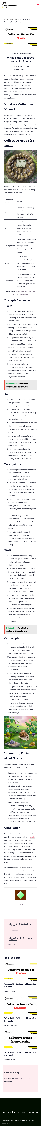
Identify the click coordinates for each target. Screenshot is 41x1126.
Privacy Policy (9, 1112)
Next (10, 944)
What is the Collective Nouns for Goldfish (20, 925)
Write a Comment (20, 69)
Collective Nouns (25, 53)
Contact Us (33, 1112)
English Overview (21, 1120)
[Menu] (38, 5)
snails (32, 837)
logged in (18, 1078)
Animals (13, 53)
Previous (15, 930)
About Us (21, 1112)
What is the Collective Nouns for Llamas (20, 939)
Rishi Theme (6, 1123)
